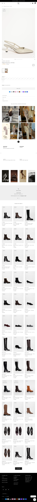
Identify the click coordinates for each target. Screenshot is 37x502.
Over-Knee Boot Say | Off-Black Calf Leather (6, 354)
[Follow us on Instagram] (6, 489)
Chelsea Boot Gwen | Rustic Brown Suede (17, 311)
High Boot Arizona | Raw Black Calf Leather (18, 376)
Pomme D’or (4, 439)
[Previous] (2, 59)
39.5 (27, 78)
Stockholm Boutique (4, 478)
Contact (3, 477)
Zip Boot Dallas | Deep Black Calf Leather (18, 246)
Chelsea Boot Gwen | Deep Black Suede (7, 311)
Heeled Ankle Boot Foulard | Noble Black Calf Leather (6, 267)
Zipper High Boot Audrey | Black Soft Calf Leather (7, 376)
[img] (10, 146)
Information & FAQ (4, 480)
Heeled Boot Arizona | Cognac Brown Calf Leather (29, 398)
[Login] (30, 3)
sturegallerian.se (27, 481)
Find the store (15, 480)
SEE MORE (18, 468)
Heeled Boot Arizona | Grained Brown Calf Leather (17, 398)
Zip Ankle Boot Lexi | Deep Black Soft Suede (18, 289)
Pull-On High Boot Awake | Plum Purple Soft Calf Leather (30, 354)
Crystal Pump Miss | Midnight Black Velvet (29, 311)
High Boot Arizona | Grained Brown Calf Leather (29, 376)
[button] (18, 95)
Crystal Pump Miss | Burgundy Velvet (6, 333)
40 (30, 78)
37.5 (16, 78)
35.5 (5, 78)
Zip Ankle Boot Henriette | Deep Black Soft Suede (18, 420)
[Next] (34, 59)
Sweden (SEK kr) (4, 493)
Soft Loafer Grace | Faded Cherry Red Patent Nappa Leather (18, 441)
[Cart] (34, 3)
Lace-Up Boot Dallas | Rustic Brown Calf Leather (17, 224)
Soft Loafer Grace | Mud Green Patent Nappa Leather (6, 441)
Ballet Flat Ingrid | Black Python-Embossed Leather (30, 441)
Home (2, 6)
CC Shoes (3, 222)
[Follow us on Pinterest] (8, 489)
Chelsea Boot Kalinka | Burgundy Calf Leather (30, 267)
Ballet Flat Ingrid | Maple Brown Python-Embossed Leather (7, 463)
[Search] (4, 3)
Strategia (3, 309)
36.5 (11, 78)
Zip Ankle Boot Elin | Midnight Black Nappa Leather (18, 463)
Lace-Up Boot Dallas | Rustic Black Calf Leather (7, 224)
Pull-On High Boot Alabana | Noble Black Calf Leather (29, 224)
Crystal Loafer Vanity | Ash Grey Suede (29, 333)
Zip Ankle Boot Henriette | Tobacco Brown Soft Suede (29, 420)
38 (19, 78)
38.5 (22, 78)
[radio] (3, 70)
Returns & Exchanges (5, 482)
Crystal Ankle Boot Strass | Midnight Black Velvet (17, 354)
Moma (14, 374)
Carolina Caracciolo (6, 61)
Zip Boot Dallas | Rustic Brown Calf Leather (29, 246)
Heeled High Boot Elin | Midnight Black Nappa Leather (30, 463)
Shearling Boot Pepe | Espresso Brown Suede (6, 289)
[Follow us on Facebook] (3, 489)
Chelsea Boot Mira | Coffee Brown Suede (7, 246)
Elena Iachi (15, 287)
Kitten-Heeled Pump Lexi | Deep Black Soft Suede (29, 289)
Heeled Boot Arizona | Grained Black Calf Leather (6, 398)
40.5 (33, 78)
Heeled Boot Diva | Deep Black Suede (17, 267)
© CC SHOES (7, 496)
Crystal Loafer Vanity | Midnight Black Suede (18, 333)
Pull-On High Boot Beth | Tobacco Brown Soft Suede (7, 420)
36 (8, 78)
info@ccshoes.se (16, 484)
